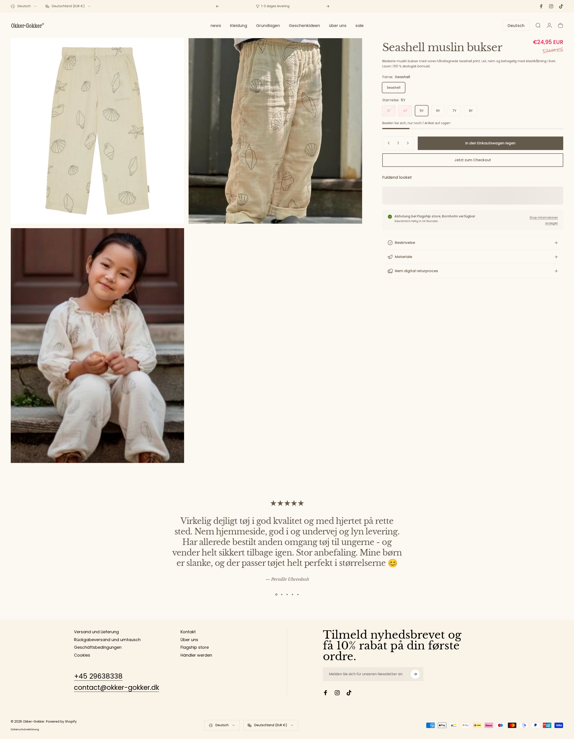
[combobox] (24, 6)
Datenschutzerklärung (25, 729)
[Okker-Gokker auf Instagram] (337, 692)
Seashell (393, 87)
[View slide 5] (297, 594)
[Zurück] (217, 6)
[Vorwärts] (328, 6)
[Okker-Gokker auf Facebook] (325, 692)
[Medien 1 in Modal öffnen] (275, 131)
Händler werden (196, 655)
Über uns (189, 639)
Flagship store (194, 647)
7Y (454, 110)
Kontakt (188, 632)
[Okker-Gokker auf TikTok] (349, 692)
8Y (471, 110)
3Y (389, 110)
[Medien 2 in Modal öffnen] (97, 131)
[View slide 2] (281, 594)
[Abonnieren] (415, 674)
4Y (405, 110)
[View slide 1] (276, 594)
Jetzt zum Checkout (472, 160)
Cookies (82, 655)
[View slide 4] (292, 594)
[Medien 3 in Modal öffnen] (97, 345)
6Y (438, 110)
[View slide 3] (287, 594)
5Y (422, 110)
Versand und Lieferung (96, 632)
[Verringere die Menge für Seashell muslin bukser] (388, 143)
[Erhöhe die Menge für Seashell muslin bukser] (409, 143)
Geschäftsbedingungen (98, 647)
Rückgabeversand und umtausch (107, 639)
